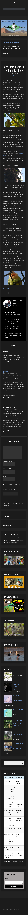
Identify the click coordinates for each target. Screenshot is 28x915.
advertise (11, 48)
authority (7, 310)
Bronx (5, 293)
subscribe (18, 48)
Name (7, 461)
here (7, 861)
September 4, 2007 (14, 73)
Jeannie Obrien (9, 408)
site (15, 538)
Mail (7, 468)
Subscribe (13, 886)
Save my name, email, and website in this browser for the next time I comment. (12, 487)
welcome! (6, 53)
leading (15, 308)
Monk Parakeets (13, 293)
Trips (14, 64)
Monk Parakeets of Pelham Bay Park (14, 69)
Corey (5, 351)
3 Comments (14, 78)
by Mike (14, 75)
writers (21, 538)
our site (13, 46)
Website (5, 476)
